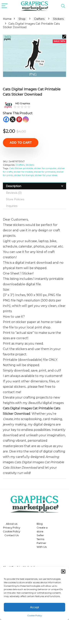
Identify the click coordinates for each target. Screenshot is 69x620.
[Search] (63, 6)
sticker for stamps (24, 175)
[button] (63, 571)
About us (11, 523)
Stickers (58, 19)
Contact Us (11, 535)
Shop (22, 19)
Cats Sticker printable (21, 168)
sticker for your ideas (46, 175)
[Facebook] (6, 119)
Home (7, 19)
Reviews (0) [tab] (14, 193)
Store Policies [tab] (15, 199)
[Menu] (4, 6)
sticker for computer (45, 168)
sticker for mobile (23, 171)
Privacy (7, 527)
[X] (13, 119)
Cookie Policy (34, 615)
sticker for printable (44, 171)
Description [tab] (13, 186)
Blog (40, 523)
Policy (16, 527)
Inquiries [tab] (11, 206)
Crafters (39, 19)
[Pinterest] (19, 119)
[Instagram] (26, 119)
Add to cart (21, 142)
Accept (34, 607)
